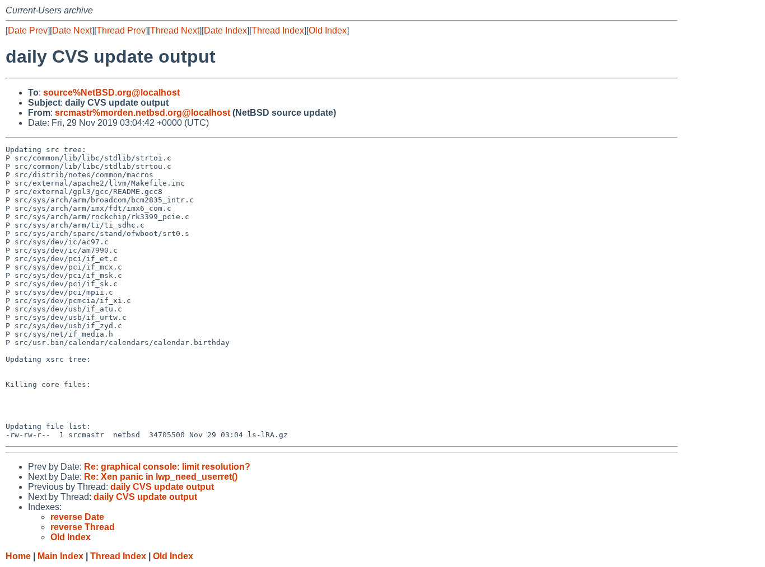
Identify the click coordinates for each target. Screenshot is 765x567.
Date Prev (28, 30)
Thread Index (277, 30)
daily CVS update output (162, 487)
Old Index (328, 30)
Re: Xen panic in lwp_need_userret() (160, 476)
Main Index (60, 556)
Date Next (72, 30)
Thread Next (174, 30)
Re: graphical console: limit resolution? (167, 466)
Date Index (225, 30)
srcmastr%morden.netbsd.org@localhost (142, 112)
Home (18, 556)
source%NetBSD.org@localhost (111, 92)
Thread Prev (121, 30)
